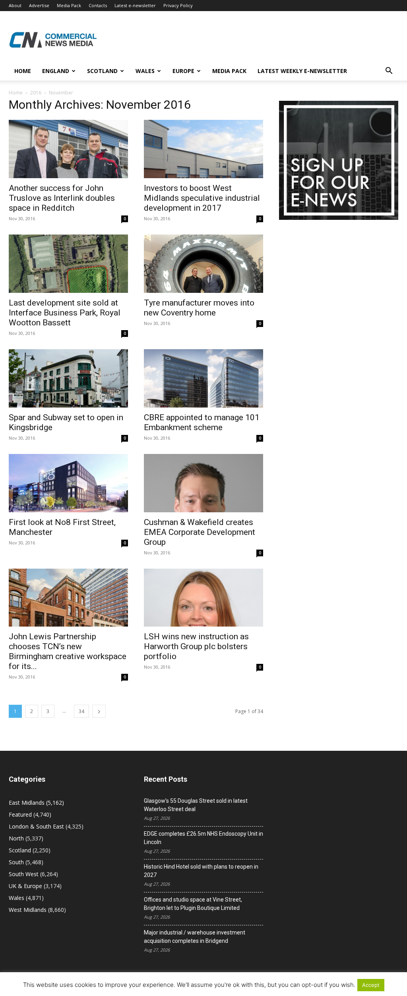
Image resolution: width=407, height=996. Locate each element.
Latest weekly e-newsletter (302, 71)
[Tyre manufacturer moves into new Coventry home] (203, 264)
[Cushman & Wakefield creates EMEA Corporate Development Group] (203, 483)
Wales (145, 71)
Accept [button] (371, 985)
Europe (183, 71)
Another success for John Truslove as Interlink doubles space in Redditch (62, 198)
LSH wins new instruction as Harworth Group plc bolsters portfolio (196, 646)
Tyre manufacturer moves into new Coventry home (199, 307)
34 (81, 711)
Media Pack (69, 5)
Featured (20, 814)
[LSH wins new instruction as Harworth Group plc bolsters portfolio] (203, 598)
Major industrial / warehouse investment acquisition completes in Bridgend (194, 936)
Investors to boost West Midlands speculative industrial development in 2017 (202, 198)
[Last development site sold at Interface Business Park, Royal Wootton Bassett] (68, 264)
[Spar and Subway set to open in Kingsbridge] (68, 378)
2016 (35, 92)
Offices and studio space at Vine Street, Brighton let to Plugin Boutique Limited (193, 903)
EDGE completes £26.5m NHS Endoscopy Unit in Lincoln (203, 838)
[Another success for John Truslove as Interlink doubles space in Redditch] (68, 149)
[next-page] (99, 711)
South (16, 862)
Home (22, 71)
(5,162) (36, 802)
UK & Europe (25, 886)
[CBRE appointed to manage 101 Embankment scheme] (203, 378)
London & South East (36, 826)
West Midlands (28, 909)
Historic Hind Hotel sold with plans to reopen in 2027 (201, 870)
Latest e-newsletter (135, 5)
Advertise (39, 5)
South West (24, 874)
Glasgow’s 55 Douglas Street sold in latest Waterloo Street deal (196, 805)
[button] (388, 71)
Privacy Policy (178, 5)
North (16, 838)
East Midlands (27, 802)
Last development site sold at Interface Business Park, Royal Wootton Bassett (64, 312)
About (15, 5)
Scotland (102, 71)
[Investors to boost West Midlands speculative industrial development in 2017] (203, 149)
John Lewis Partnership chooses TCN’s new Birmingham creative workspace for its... (67, 651)
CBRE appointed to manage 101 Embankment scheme (202, 422)
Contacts (98, 5)
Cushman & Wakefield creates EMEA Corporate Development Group (199, 532)
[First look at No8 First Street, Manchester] (68, 483)
